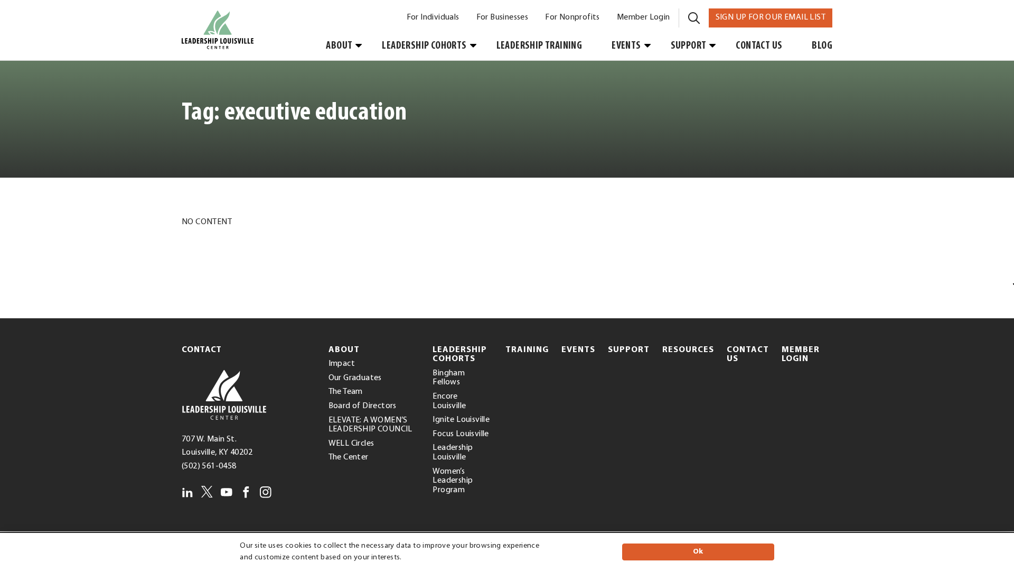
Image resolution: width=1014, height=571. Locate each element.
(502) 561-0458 (209, 466)
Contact (202, 350)
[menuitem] (433, 18)
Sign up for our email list (774, 17)
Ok (698, 552)
